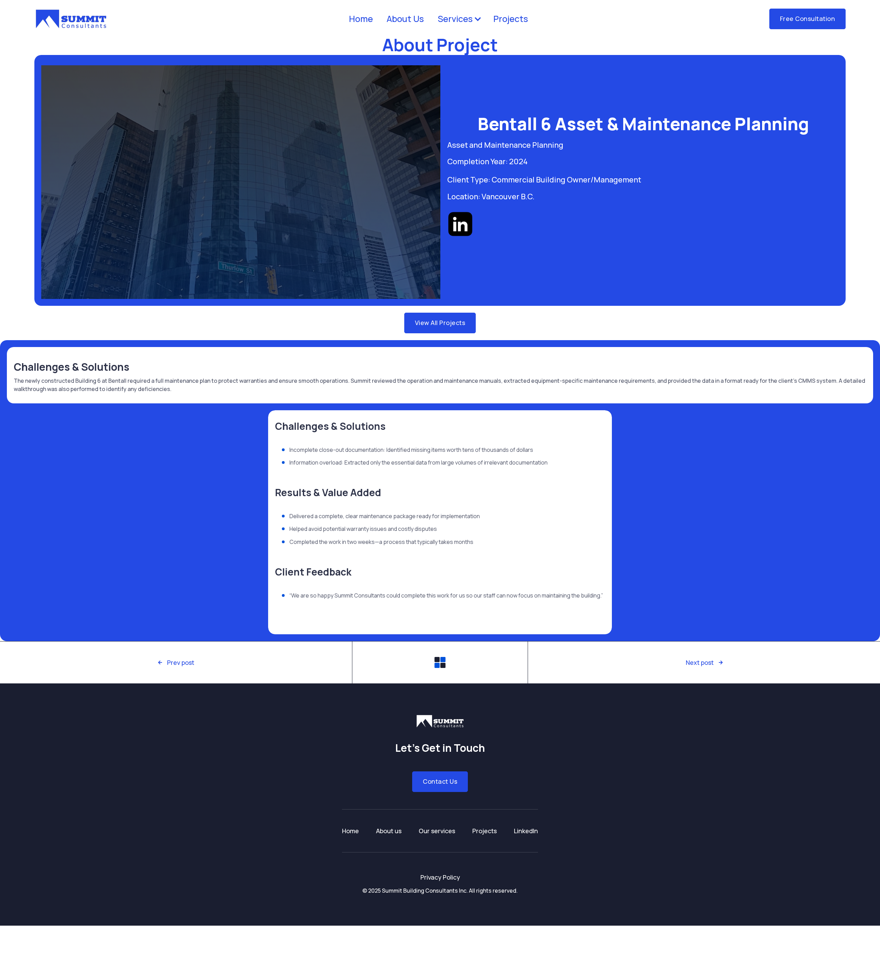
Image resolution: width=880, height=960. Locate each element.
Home (361, 19)
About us (389, 831)
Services (455, 19)
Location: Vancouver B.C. (491, 196)
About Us (405, 19)
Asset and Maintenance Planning (505, 145)
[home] (71, 19)
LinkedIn (526, 831)
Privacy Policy (440, 877)
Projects (510, 19)
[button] (458, 19)
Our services (437, 831)
